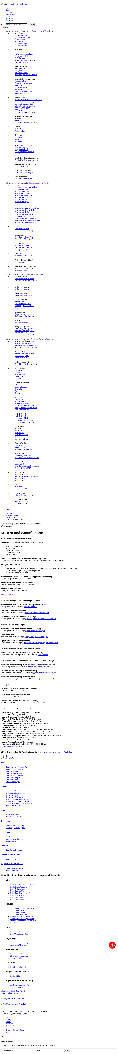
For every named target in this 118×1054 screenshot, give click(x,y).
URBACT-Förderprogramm (25, 106)
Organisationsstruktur (22, 37)
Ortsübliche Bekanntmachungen (26, 160)
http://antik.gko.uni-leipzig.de (37, 637)
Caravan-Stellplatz (21, 439)
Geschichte (19, 399)
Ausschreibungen (21, 44)
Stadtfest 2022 (20, 481)
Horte (3, 810)
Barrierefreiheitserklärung (15, 1030)
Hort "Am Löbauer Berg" (24, 231)
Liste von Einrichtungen (23, 247)
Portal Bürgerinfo (21, 129)
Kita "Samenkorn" (21, 200)
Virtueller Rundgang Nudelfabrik (27, 466)
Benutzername (8, 1050)
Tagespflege (5, 821)
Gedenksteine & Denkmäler (25, 406)
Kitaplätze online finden (23, 256)
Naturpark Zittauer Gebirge (25, 420)
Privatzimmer (19, 437)
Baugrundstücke (21, 81)
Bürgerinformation (21, 150)
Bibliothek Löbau (21, 503)
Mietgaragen (19, 89)
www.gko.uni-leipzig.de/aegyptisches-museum (41, 643)
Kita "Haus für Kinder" (23, 193)
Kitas (3, 763)
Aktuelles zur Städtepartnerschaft (27, 458)
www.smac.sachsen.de (38, 691)
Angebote (18, 141)
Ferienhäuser (19, 433)
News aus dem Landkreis (24, 54)
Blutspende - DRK (21, 56)
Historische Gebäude (22, 404)
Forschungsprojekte (22, 62)
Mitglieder (18, 139)
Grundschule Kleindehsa (24, 214)
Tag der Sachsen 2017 (23, 468)
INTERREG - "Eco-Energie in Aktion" (29, 102)
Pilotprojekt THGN (22, 333)
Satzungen (18, 118)
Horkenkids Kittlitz (22, 229)
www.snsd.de (43, 655)
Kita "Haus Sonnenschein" (24, 195)
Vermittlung (19, 376)
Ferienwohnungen (21, 435)
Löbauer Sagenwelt (22, 410)
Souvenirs (18, 389)
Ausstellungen (20, 374)
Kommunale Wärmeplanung (25, 331)
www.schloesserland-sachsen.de (12, 746)
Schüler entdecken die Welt (25, 268)
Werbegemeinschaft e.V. (23, 295)
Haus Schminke (20, 401)
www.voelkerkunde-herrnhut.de (37, 613)
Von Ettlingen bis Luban (23, 456)
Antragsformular (21, 250)
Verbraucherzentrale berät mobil (26, 60)
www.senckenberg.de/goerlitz (35, 703)
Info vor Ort (19, 385)
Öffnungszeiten (20, 39)
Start (7, 1018)
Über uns (18, 379)
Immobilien (19, 85)
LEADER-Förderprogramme (25, 112)
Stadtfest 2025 (20, 474)
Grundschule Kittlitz (22, 212)
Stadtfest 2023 (20, 478)
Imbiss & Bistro (20, 447)
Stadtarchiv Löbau (21, 501)
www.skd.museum (8, 595)
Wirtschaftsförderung (22, 322)
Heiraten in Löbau (21, 46)
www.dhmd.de (30, 697)
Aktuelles (18, 137)
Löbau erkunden (21, 387)
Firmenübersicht (21, 314)
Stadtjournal (19, 71)
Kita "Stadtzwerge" (22, 202)
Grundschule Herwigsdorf (24, 210)
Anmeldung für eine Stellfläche (26, 364)
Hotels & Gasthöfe (21, 428)
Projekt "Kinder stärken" (11, 855)
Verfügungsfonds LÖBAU (24, 306)
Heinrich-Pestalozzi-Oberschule (26, 216)
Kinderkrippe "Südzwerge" (25, 189)
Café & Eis (19, 445)
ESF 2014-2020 (20, 110)
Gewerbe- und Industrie (23, 83)
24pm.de (25, 1014)
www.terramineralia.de (49, 679)
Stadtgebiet (19, 41)
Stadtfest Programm (22, 356)
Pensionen (18, 431)
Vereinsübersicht (21, 489)
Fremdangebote (20, 93)
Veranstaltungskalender (23, 343)
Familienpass (10, 518)
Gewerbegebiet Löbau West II (26, 281)
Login (8, 1032)
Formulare (18, 121)
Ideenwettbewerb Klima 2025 (25, 335)
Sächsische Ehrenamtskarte (24, 152)
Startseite (9, 513)
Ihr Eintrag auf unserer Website (26, 75)
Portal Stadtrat (20, 131)
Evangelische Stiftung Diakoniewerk (28, 220)
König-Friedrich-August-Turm (26, 408)
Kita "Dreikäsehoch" (22, 191)
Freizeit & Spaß (20, 416)
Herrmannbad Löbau (22, 418)
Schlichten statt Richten (23, 179)
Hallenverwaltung (21, 166)
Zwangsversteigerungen (23, 91)
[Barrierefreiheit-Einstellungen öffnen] (112, 945)
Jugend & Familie (12, 515)
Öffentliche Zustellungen (24, 173)
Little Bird (5, 845)
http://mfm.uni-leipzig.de (36, 631)
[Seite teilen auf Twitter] (13, 758)
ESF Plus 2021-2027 (22, 108)
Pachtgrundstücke (21, 87)
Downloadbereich (21, 154)
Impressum (9, 1024)
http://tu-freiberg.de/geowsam (38, 667)
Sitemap (8, 1020)
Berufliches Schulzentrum (24, 222)
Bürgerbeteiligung (21, 148)
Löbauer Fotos (20, 464)
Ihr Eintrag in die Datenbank (25, 316)
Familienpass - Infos (22, 245)
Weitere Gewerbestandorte (24, 283)
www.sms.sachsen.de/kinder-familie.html (58, 752)
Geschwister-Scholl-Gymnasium (26, 218)
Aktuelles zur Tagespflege (24, 237)
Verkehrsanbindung (22, 289)
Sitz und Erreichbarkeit (23, 304)
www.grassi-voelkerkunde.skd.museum (41, 619)
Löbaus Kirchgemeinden (24, 495)
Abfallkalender (20, 58)
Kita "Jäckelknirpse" (22, 197)
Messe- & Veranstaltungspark (25, 345)
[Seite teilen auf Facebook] (5, 758)
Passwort (39, 1050)
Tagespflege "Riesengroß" (24, 239)
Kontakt (8, 1022)
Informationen (20, 302)
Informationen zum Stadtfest (25, 354)
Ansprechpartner (21, 35)
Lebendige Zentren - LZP (24, 104)
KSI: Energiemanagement (24, 329)
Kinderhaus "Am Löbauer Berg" (27, 187)
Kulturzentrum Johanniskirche (26, 347)
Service (17, 393)
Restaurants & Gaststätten (24, 449)
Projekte (18, 308)
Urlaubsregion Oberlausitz (24, 422)
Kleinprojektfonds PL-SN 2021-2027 (28, 100)
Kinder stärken (20, 262)
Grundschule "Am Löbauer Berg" (27, 208)
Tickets (17, 391)
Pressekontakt (20, 68)
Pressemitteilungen (21, 73)
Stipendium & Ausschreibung (12, 864)
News (17, 52)
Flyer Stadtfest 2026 (22, 358)
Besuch (17, 372)
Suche (3, 24)
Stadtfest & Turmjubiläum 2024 (26, 476)
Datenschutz (10, 1026)
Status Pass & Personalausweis (26, 123)
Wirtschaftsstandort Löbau (24, 279)
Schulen (4, 786)
